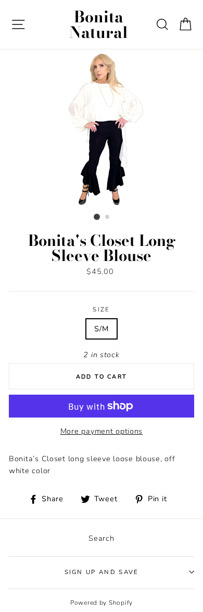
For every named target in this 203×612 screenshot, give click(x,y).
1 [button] (97, 217)
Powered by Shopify (101, 602)
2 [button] (107, 217)
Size (101, 309)
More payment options (101, 431)
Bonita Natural (98, 24)
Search (101, 538)
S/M (101, 328)
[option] (101, 129)
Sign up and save (102, 572)
